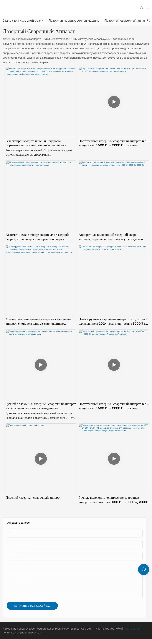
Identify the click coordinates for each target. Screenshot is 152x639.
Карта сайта (132, 628)
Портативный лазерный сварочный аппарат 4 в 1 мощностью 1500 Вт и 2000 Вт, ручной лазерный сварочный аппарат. (114, 143)
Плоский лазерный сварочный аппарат (33, 497)
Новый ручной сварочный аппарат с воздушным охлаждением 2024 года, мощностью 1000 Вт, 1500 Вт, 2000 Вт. (113, 321)
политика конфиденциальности (22, 632)
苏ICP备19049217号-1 (108, 628)
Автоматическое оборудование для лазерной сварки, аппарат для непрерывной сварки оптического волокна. (37, 237)
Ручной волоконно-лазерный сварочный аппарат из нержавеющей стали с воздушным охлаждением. (41, 406)
